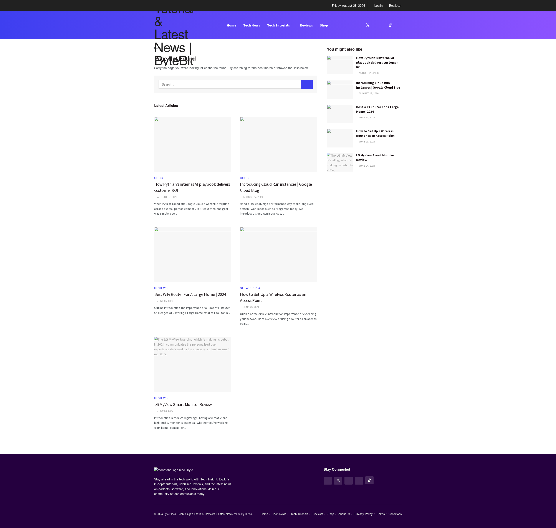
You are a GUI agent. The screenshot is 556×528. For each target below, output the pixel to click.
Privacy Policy (363, 514)
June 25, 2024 (366, 117)
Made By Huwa (243, 514)
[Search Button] (307, 84)
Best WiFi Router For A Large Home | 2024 (190, 294)
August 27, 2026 (368, 72)
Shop (324, 25)
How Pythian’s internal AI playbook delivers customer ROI (377, 62)
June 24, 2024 (366, 165)
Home (231, 25)
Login (378, 5)
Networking (250, 287)
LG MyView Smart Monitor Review (183, 404)
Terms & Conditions (389, 514)
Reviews (306, 25)
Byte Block (170, 514)
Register (395, 5)
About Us (344, 514)
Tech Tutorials (278, 25)
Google (160, 178)
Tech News (251, 25)
